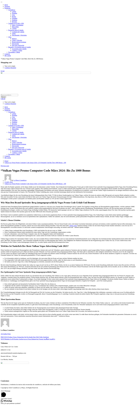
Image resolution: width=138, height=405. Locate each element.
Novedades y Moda (14, 52)
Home (6, 161)
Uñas (9, 37)
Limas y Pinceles (17, 40)
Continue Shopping (10, 68)
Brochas (14, 21)
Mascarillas (15, 27)
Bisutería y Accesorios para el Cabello (19, 47)
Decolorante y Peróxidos (19, 35)
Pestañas (14, 13)
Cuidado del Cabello (18, 32)
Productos (7, 8)
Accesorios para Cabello (19, 49)
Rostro (14, 16)
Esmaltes (14, 18)
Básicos (14, 38)
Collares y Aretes (17, 50)
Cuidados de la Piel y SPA (16, 23)
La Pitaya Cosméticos (20, 180)
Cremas (14, 28)
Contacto (7, 54)
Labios (14, 11)
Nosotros (7, 6)
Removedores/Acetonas (19, 42)
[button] (2, 71)
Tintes (14, 33)
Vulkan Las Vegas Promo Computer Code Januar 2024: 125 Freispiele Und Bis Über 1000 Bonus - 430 (35, 162)
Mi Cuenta (8, 55)
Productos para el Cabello (15, 30)
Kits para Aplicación (18, 45)
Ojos (13, 15)
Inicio (6, 5)
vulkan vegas (73, 225)
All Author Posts (6, 334)
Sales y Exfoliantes (17, 25)
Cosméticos (11, 10)
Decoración (15, 44)
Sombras (14, 20)
